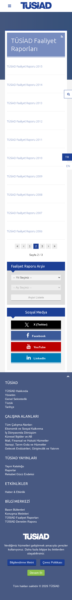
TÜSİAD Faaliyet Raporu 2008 (24, 194)
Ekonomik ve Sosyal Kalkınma (24, 428)
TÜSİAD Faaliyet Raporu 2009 (24, 176)
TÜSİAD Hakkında (16, 391)
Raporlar (10, 470)
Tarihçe (9, 406)
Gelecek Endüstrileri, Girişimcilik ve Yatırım (32, 448)
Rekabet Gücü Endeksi (19, 474)
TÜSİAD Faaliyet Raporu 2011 (24, 139)
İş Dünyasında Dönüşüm (20, 432)
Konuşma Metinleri (17, 513)
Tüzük (9, 403)
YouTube (39, 347)
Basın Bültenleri (15, 509)
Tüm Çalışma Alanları (18, 424)
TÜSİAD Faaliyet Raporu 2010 (24, 158)
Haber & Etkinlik (15, 491)
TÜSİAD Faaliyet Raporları (22, 517)
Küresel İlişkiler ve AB (18, 436)
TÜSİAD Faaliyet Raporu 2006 (24, 231)
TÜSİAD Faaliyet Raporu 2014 (24, 84)
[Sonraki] (48, 246)
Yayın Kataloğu (14, 466)
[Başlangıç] (17, 246)
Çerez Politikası (52, 562)
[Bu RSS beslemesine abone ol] (62, 36)
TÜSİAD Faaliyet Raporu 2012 (24, 121)
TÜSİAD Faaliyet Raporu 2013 (24, 103)
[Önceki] (23, 246)
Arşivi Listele (36, 297)
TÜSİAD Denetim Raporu (21, 521)
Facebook (38, 336)
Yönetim (10, 395)
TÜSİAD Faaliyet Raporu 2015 (24, 66)
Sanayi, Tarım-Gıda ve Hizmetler (25, 444)
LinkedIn (39, 358)
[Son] (54, 246)
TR (67, 157)
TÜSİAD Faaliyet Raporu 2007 (24, 213)
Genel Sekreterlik (16, 399)
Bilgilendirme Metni (22, 562)
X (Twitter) (40, 324)
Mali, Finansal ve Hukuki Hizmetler (27, 440)
